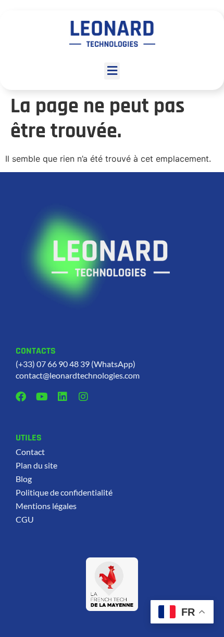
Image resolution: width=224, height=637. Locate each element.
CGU (25, 519)
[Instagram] (83, 397)
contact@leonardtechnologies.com (78, 375)
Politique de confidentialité (64, 492)
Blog (24, 479)
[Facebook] (21, 397)
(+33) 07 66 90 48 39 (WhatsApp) (75, 364)
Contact (30, 452)
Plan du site (36, 465)
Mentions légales (46, 506)
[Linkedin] (62, 397)
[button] (112, 71)
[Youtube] (41, 397)
